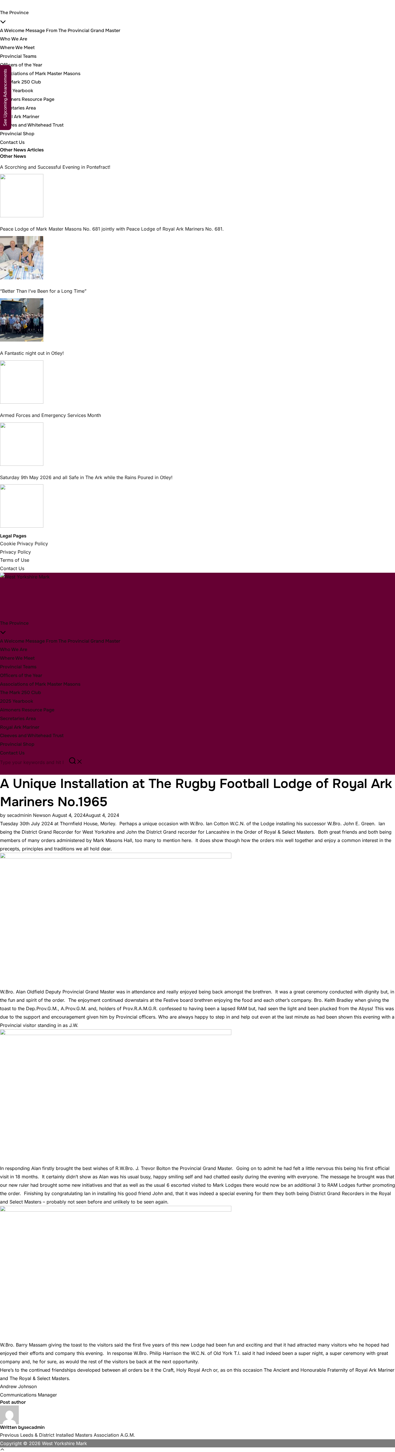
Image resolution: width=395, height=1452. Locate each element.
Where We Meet (17, 47)
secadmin (17, 815)
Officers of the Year (21, 65)
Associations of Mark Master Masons (40, 74)
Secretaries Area (18, 108)
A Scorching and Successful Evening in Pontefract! (55, 167)
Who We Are (13, 39)
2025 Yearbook (16, 91)
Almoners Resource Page (27, 99)
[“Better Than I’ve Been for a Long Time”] (21, 320)
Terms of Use (14, 560)
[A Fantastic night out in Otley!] (21, 382)
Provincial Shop (17, 134)
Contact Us (12, 142)
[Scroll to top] (197, 1449)
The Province (14, 623)
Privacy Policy (15, 552)
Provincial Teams (18, 56)
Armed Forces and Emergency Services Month (50, 415)
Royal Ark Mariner (19, 117)
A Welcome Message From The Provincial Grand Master (60, 30)
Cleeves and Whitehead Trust (32, 125)
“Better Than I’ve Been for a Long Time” (44, 291)
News (39, 815)
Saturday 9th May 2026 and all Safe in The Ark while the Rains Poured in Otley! (86, 477)
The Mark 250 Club (20, 82)
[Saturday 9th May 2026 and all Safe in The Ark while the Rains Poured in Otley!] (21, 506)
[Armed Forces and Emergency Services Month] (21, 444)
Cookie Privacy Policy (24, 543)
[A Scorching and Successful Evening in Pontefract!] (21, 195)
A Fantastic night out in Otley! (32, 353)
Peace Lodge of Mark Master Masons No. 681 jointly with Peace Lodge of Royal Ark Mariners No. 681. (112, 229)
